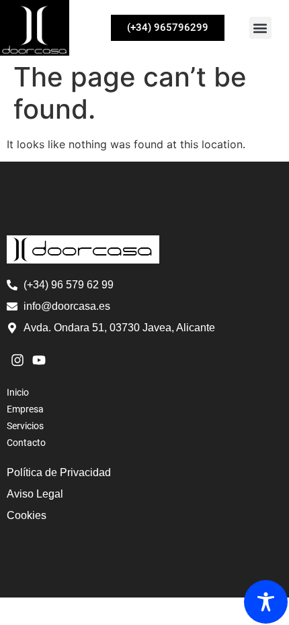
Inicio (18, 392)
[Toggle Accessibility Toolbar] (266, 602)
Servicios (25, 425)
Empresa (25, 409)
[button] (260, 28)
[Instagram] (17, 360)
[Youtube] (39, 360)
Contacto (26, 442)
